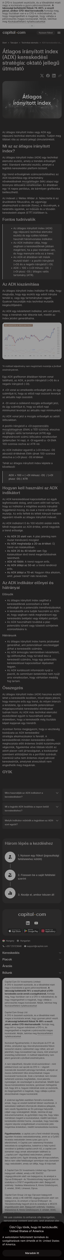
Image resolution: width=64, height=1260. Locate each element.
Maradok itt (32, 1253)
